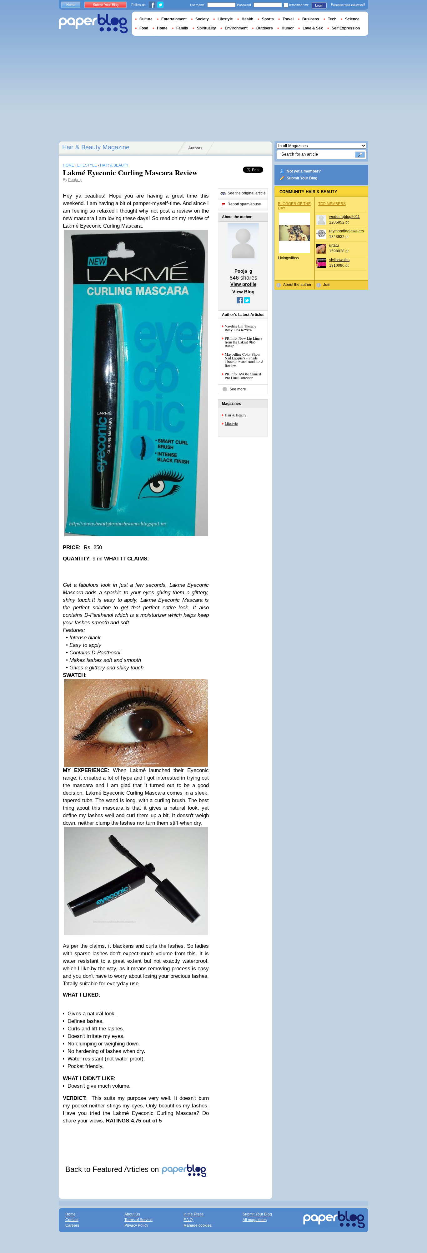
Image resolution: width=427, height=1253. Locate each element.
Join (326, 284)
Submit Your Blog (302, 178)
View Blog (243, 291)
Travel (288, 19)
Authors (195, 148)
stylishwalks (339, 260)
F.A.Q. (188, 1220)
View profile (243, 284)
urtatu (334, 245)
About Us (132, 1214)
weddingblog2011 (344, 216)
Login (319, 5)
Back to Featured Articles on (113, 1169)
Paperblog (93, 24)
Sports (268, 19)
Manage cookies (197, 1225)
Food (143, 28)
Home (70, 5)
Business (310, 19)
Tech (332, 19)
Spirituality (206, 28)
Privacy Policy (136, 1225)
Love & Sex (313, 28)
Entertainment (174, 19)
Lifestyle (231, 423)
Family (182, 28)
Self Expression (346, 28)
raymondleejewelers (346, 231)
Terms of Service (138, 1220)
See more (237, 389)
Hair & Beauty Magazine (95, 147)
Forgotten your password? (348, 4)
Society (202, 19)
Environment (236, 28)
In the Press (193, 1214)
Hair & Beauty (235, 414)
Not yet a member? (304, 171)
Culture (146, 19)
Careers (72, 1225)
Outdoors (264, 28)
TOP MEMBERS (332, 204)
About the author (297, 284)
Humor (288, 28)
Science (352, 19)
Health (247, 19)
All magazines (255, 1220)
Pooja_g (75, 180)
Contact (71, 1220)
